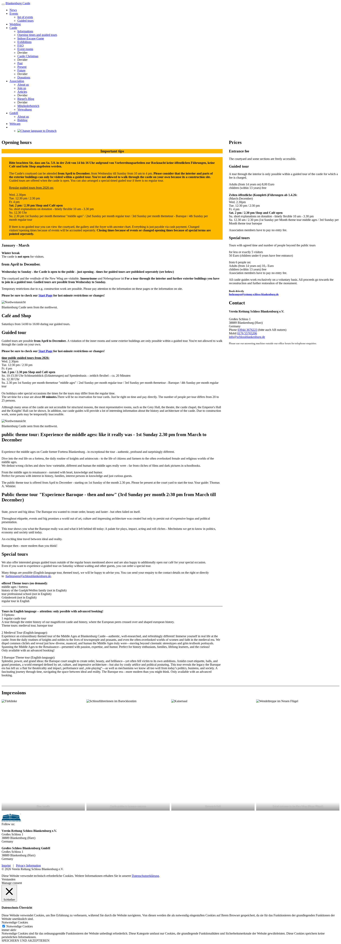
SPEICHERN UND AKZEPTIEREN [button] (26, 940)
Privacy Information (28, 865)
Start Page (45, 295)
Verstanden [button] (8, 879)
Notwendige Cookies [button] (15, 922)
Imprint (6, 865)
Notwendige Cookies (19, 926)
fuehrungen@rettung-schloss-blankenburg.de (254, 294)
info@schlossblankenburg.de (247, 337)
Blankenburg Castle (18, 3)
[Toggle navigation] (3, 4)
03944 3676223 (247, 329)
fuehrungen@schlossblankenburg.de (28, 576)
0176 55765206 (247, 333)
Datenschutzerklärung (145, 875)
